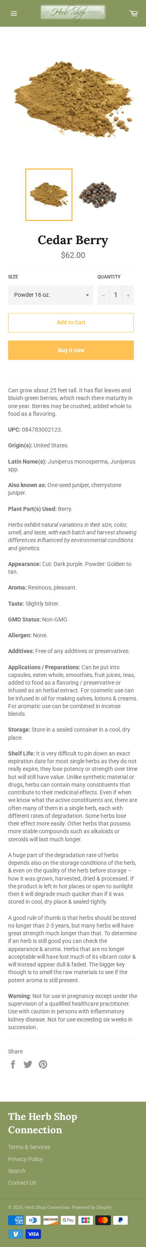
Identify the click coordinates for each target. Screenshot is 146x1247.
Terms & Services (29, 1147)
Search (17, 1171)
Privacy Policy (25, 1159)
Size (13, 277)
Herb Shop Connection (47, 1207)
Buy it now (71, 350)
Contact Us (22, 1182)
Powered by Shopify (92, 1207)
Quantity (108, 277)
